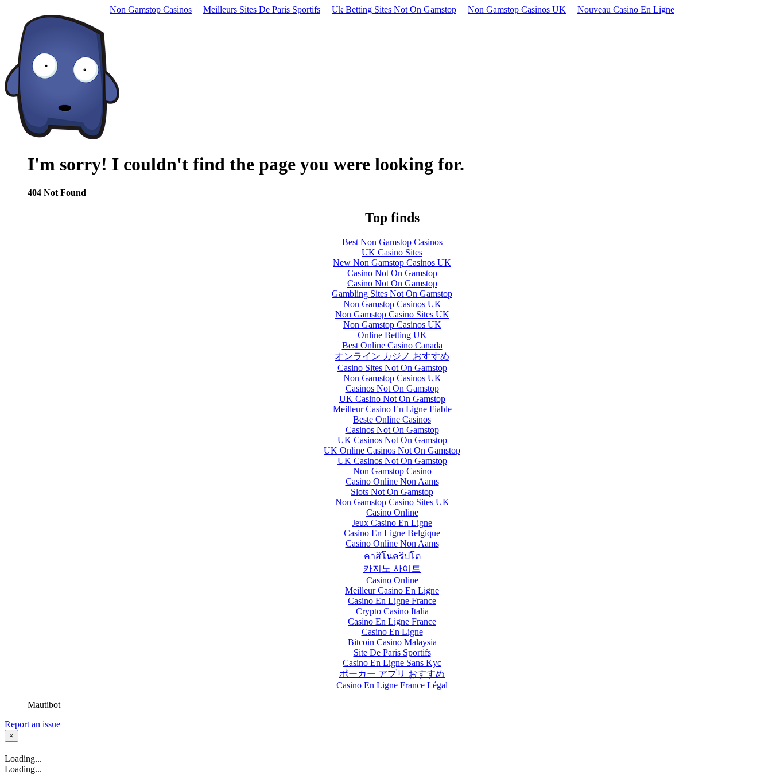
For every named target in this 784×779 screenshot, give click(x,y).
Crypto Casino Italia (392, 611)
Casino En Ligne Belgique (392, 533)
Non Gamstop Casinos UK (517, 9)
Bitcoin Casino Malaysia (392, 642)
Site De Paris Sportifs (392, 652)
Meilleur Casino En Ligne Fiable (392, 409)
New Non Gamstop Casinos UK (392, 263)
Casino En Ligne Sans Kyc (392, 663)
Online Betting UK (392, 335)
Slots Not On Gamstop (392, 492)
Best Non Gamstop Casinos (392, 242)
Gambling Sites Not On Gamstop (392, 294)
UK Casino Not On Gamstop (392, 399)
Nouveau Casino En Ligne (625, 9)
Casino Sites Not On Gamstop (392, 368)
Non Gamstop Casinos (151, 9)
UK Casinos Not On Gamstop (392, 440)
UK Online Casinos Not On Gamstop (392, 450)
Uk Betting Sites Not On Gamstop (394, 9)
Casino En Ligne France (392, 601)
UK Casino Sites (392, 252)
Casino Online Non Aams (392, 481)
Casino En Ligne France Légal (392, 685)
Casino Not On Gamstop (392, 273)
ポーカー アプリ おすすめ (392, 674)
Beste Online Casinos (392, 419)
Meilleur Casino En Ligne (392, 590)
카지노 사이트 (392, 568)
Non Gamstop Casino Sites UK (392, 314)
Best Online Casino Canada (392, 345)
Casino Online (392, 512)
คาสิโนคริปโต (392, 556)
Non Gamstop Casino (392, 471)
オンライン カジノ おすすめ (392, 356)
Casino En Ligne (392, 632)
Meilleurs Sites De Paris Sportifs (261, 9)
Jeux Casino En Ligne (392, 523)
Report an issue (32, 724)
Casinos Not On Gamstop (392, 388)
